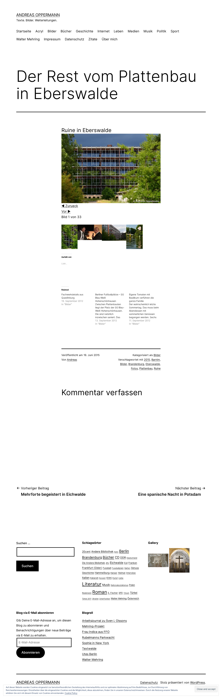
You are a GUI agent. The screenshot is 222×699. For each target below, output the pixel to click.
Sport (175, 31)
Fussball (107, 568)
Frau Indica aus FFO (96, 631)
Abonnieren (30, 652)
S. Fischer (113, 592)
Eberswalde (153, 364)
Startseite (23, 31)
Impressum (52, 39)
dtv (107, 563)
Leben (118, 31)
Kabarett (94, 578)
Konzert (102, 578)
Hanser (113, 573)
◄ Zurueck (69, 206)
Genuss (135, 568)
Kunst (115, 578)
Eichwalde (116, 562)
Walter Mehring (28, 39)
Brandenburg (136, 364)
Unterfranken (104, 599)
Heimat (121, 572)
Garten (127, 568)
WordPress (197, 682)
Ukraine (95, 599)
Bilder (52, 31)
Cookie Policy (71, 693)
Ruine (157, 368)
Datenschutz (74, 39)
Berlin (124, 551)
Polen (132, 585)
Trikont (126, 593)
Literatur (91, 584)
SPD (121, 592)
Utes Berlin (89, 654)
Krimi (109, 578)
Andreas (72, 359)
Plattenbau (145, 368)
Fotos (134, 368)
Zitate (92, 39)
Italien (85, 577)
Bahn (116, 552)
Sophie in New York (95, 643)
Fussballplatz (118, 568)
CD (117, 557)
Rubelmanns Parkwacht (98, 637)
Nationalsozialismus (119, 585)
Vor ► (66, 211)
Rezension (86, 593)
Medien (133, 31)
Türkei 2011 (86, 599)
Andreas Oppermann (38, 15)
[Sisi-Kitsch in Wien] (158, 560)
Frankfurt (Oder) (92, 567)
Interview (131, 572)
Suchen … (23, 543)
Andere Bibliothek (102, 551)
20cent (86, 551)
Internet (104, 31)
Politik (161, 31)
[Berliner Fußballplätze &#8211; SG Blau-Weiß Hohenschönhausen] (112, 309)
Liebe (120, 578)
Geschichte (84, 31)
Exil (126, 563)
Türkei (133, 592)
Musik (148, 31)
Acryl (39, 31)
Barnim (155, 359)
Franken (132, 562)
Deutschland (132, 558)
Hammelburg (102, 572)
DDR (123, 557)
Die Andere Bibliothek (93, 562)
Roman (99, 592)
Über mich (110, 39)
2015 (147, 359)
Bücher (66, 31)
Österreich (133, 598)
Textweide (89, 648)
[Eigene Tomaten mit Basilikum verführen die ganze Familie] (146, 309)
